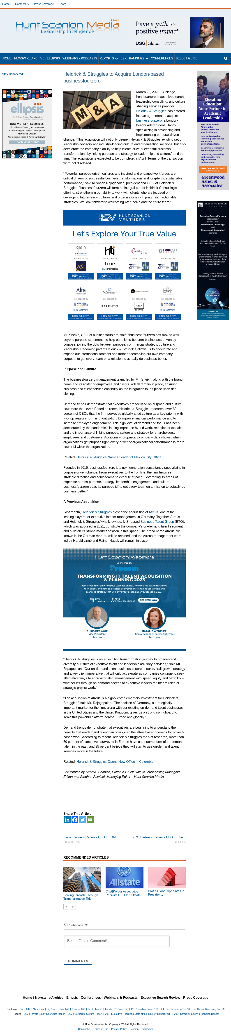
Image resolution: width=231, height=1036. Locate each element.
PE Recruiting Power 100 (144, 1009)
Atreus (153, 512)
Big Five (51, 1009)
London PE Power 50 (116, 1009)
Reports (107, 58)
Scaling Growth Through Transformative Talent (80, 896)
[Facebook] (75, 819)
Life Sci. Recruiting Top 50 (175, 1009)
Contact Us (22, 4)
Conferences (162, 58)
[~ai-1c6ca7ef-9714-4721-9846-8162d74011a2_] (176, 20)
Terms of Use (100, 1029)
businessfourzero (149, 120)
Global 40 (64, 1009)
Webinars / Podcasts (79, 58)
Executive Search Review (160, 997)
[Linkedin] (67, 819)
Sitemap (134, 1029)
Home (6, 4)
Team (62, 4)
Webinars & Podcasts (121, 997)
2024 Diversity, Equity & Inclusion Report (196, 1013)
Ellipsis (53, 58)
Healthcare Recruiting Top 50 (208, 1009)
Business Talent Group (157, 521)
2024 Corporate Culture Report (85, 1013)
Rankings (136, 58)
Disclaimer (147, 1029)
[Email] (90, 819)
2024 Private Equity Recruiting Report (44, 1013)
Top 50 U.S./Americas (32, 1009)
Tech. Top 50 (95, 1009)
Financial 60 (78, 1009)
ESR (123, 58)
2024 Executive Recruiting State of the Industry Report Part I (138, 1013)
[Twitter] (82, 819)
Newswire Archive (29, 58)
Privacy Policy (119, 1029)
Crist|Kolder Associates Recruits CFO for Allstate (123, 893)
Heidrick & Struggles (151, 111)
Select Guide (186, 58)
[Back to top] (224, 1029)
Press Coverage (44, 4)
